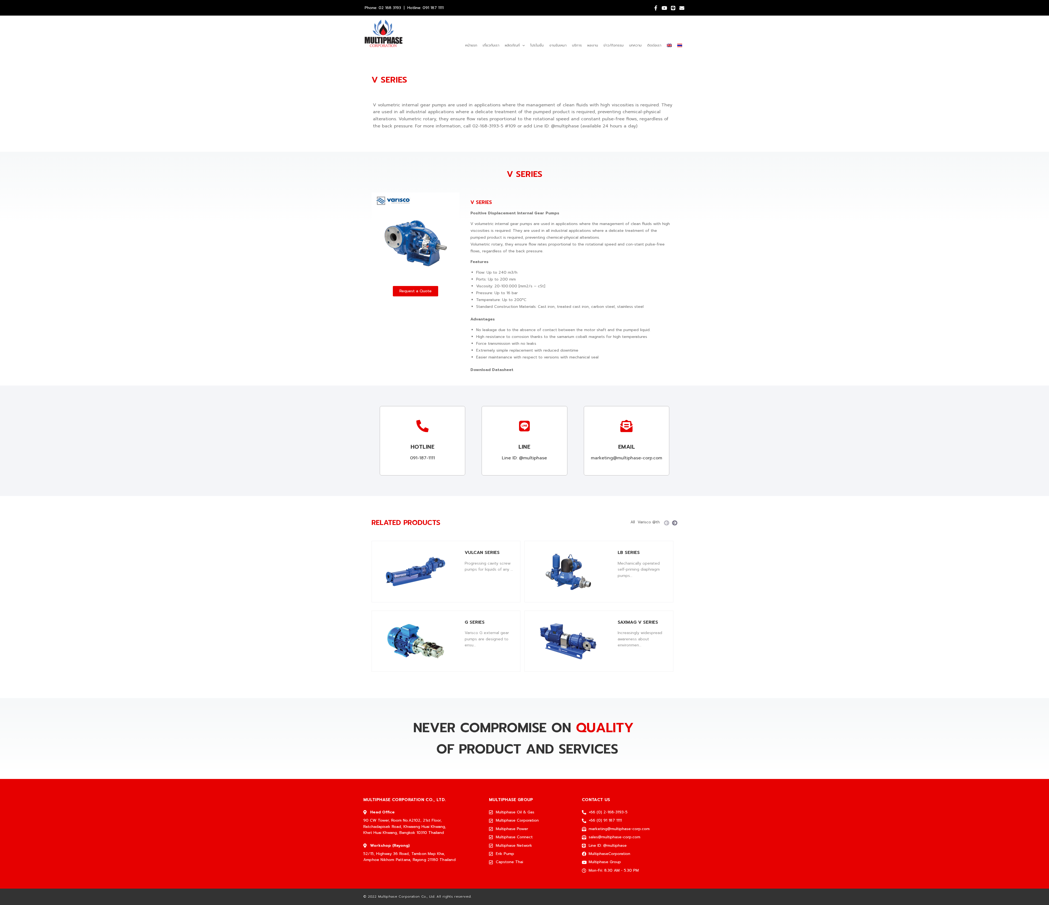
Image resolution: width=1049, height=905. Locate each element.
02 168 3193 (390, 8)
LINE (524, 447)
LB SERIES (629, 552)
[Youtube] (664, 7)
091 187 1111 (433, 8)
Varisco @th (649, 522)
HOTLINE (423, 447)
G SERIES (475, 622)
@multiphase (565, 126)
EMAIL (626, 447)
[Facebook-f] (655, 7)
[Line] (673, 7)
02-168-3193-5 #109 (494, 126)
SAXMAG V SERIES (638, 622)
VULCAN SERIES (482, 552)
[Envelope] (681, 7)
